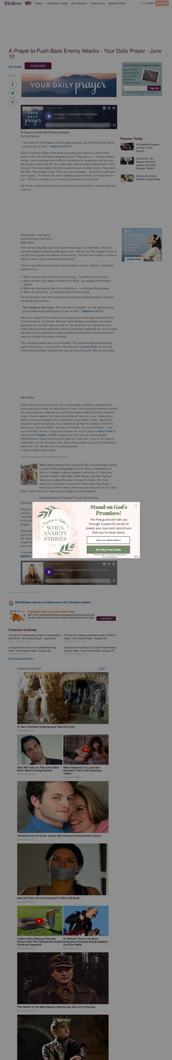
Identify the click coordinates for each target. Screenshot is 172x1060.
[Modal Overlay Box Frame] (86, 530)
